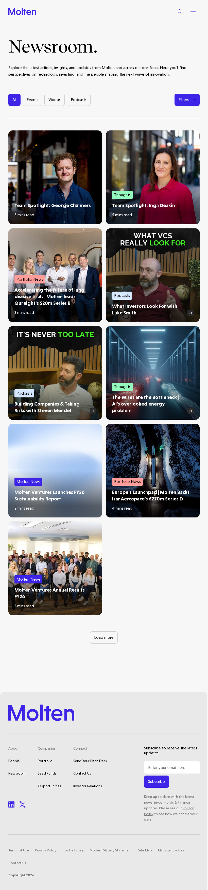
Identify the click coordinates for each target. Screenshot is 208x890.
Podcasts (78, 99)
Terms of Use (18, 850)
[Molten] (22, 11)
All (14, 99)
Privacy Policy (45, 850)
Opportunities (49, 786)
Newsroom (17, 773)
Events (32, 99)
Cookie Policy (73, 850)
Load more (104, 637)
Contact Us (82, 773)
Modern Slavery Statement (111, 850)
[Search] (180, 11)
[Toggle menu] (193, 11)
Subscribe (156, 781)
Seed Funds (47, 773)
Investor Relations (87, 786)
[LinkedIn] (11, 804)
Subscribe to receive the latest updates (170, 750)
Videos (54, 99)
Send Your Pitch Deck (90, 761)
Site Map (145, 850)
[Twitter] (23, 804)
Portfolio (45, 761)
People (14, 761)
